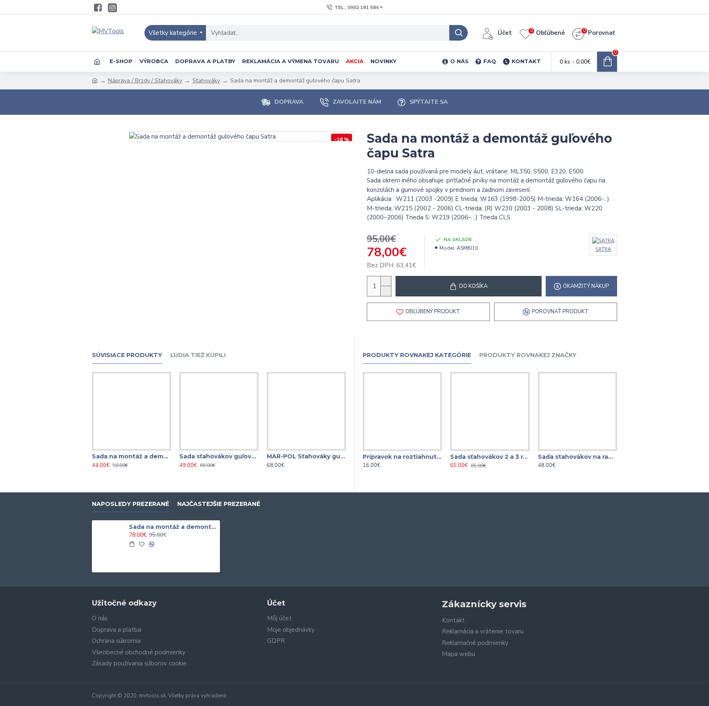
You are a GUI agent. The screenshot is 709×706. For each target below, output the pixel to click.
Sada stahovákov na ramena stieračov (577, 456)
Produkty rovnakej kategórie (417, 355)
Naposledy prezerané (130, 504)
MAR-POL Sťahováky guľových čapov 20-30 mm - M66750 (306, 456)
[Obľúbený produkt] (131, 449)
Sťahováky (206, 80)
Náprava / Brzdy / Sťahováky (145, 80)
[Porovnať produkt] (148, 449)
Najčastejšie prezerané (218, 504)
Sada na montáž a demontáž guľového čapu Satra (173, 527)
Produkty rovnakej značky (527, 355)
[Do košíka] (132, 544)
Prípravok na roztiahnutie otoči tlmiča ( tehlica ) (402, 456)
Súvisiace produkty (127, 355)
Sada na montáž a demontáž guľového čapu (131, 456)
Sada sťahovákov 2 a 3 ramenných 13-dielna (489, 456)
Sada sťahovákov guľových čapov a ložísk (218, 456)
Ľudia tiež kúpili (198, 355)
